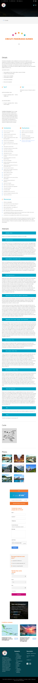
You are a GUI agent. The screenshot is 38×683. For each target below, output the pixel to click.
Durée (13, 579)
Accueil (17, 653)
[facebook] (33, 1)
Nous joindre (18, 663)
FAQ (17, 667)
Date (12, 585)
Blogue (17, 662)
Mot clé (13, 573)
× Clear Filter (14, 591)
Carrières (17, 664)
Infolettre (17, 666)
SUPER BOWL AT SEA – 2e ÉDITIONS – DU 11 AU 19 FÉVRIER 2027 (7, 639)
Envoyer (15, 547)
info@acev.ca (29, 659)
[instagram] (35, 1)
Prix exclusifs (18, 657)
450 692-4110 (33, 653)
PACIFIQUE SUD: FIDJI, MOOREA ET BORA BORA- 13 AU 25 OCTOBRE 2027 (25, 639)
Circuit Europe (18, 658)
